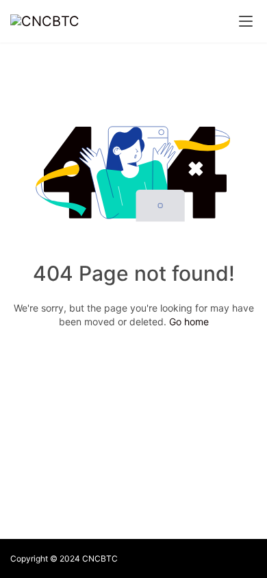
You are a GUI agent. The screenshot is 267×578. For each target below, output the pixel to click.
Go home (189, 321)
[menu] (245, 21)
